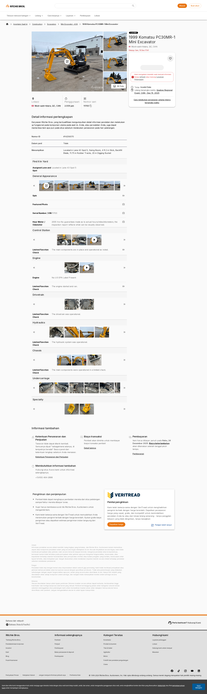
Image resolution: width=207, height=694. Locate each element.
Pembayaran (138, 453)
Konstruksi (107, 640)
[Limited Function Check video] (123, 249)
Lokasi (97, 16)
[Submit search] (133, 5)
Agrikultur (107, 652)
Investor (9, 648)
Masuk (182, 6)
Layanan (69, 16)
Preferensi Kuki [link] (75, 675)
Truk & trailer (108, 648)
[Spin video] (123, 195)
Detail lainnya (90, 448)
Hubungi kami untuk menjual (162, 648)
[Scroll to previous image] (34, 185)
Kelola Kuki (161, 685)
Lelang (38, 16)
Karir (7, 652)
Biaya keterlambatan (159, 443)
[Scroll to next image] (124, 185)
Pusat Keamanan (11, 660)
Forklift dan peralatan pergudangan (116, 660)
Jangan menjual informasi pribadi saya (52, 675)
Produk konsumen (110, 644)
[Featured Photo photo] (123, 204)
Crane (106, 664)
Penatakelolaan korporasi (15, 644)
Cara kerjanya (53, 16)
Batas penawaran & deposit (64, 652)
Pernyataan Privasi (12, 675)
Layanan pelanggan (159, 640)
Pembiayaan (85, 16)
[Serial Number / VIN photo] (123, 213)
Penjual (57, 644)
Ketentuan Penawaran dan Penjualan (51, 457)
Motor (106, 656)
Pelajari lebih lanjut (163, 525)
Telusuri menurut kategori (17, 16)
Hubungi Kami (194, 622)
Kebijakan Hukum (29, 675)
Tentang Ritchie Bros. (13, 640)
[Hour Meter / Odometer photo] (123, 221)
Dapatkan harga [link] (116, 524)
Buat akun (195, 6)
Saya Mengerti (198, 687)
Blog (7, 656)
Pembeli (57, 640)
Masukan (155, 652)
